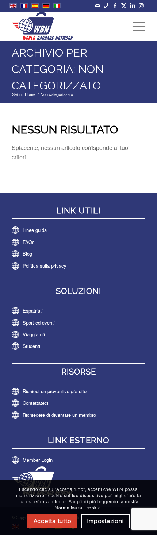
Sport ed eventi (39, 322)
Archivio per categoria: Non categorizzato (58, 69)
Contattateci (35, 402)
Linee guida (35, 229)
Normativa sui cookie (78, 507)
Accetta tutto (53, 521)
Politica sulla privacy (44, 265)
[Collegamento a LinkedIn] (132, 5)
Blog (27, 253)
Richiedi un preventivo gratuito (55, 391)
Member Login (38, 459)
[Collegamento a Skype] (106, 5)
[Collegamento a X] (123, 5)
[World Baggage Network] (65, 26)
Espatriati (33, 310)
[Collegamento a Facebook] (114, 5)
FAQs (29, 242)
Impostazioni (105, 521)
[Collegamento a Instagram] (141, 5)
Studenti (31, 345)
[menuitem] (135, 26)
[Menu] (135, 26)
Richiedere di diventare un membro (59, 414)
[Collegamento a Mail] (97, 5)
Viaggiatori (34, 334)
